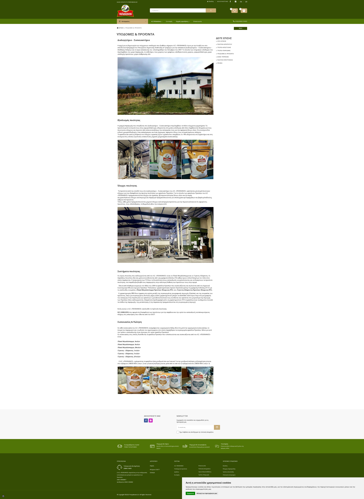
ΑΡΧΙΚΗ (121, 28)
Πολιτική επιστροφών (229, 475)
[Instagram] (151, 420)
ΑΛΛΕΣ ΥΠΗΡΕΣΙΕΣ (223, 57)
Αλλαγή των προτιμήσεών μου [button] (207, 493)
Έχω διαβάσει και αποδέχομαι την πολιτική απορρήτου (197, 432)
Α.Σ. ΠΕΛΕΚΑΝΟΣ (178, 466)
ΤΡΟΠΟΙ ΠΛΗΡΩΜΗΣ (223, 50)
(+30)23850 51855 (241, 21)
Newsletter (182, 416)
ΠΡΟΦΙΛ (219, 63)
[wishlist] (234, 10)
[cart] (244, 10)
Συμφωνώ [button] (190, 493)
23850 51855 (127, 468)
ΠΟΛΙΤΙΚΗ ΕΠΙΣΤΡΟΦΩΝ (225, 60)
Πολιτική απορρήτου (204, 469)
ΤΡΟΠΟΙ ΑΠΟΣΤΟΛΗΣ (224, 47)
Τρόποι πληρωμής (203, 475)
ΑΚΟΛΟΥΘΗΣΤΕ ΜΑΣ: (222, 1)
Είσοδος (211, 1)
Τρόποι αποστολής (228, 472)
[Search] (211, 10)
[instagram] (236, 1)
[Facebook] (230, 1)
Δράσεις (176, 472)
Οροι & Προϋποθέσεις (204, 472)
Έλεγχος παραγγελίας (229, 469)
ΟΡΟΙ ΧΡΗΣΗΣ (221, 41)
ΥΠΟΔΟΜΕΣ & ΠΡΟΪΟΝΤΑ (225, 54)
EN (241, 2)
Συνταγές (169, 21)
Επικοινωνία (197, 21)
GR (246, 2)
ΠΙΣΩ (240, 28)
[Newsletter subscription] (217, 427)
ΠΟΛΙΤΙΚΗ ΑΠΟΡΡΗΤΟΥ (224, 44)
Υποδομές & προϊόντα (180, 469)
